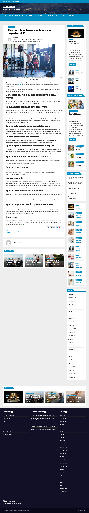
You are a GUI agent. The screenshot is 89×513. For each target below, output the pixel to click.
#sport (34, 41)
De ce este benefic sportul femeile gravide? (53, 262)
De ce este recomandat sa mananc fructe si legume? (43, 423)
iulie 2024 (70, 304)
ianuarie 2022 (71, 370)
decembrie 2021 (72, 373)
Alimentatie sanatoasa (16, 15)
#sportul (38, 41)
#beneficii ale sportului (26, 39)
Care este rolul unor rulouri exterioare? (79, 74)
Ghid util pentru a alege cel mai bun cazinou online (12, 399)
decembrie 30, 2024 (32, 399)
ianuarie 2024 (71, 325)
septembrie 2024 (72, 301)
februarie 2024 (71, 321)
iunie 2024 (70, 308)
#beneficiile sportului (37, 39)
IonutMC (16, 37)
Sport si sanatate (68, 15)
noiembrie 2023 (71, 332)
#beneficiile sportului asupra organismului (22, 41)
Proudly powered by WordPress (9, 510)
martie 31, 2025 (74, 45)
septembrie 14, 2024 (75, 117)
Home (78, 510)
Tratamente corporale (12, 18)
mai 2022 (70, 356)
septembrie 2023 (72, 335)
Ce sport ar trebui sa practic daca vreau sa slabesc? (33, 262)
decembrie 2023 (72, 328)
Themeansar (26, 510)
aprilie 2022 (71, 359)
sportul (20, 84)
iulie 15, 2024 (72, 401)
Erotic (58, 15)
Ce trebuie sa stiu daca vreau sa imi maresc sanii (74, 399)
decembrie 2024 (72, 297)
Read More (72, 64)
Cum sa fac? (42, 15)
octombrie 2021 (71, 377)
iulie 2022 (70, 353)
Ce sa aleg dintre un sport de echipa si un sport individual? (13, 262)
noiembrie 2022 (71, 346)
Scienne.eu (9, 6)
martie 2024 (71, 318)
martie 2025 (71, 294)
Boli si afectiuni (31, 15)
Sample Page (82, 510)
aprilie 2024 (71, 315)
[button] (84, 17)
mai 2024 (70, 311)
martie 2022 (71, 363)
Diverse (50, 15)
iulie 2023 (70, 339)
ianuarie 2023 (71, 342)
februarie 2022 (71, 366)
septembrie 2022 (72, 349)
